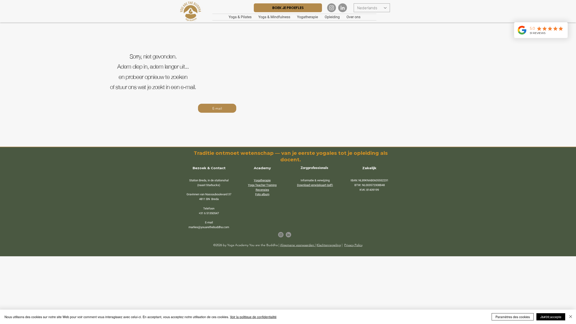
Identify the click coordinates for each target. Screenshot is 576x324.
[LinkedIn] (342, 7)
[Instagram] (331, 7)
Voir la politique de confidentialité (253, 317)
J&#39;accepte (550, 317)
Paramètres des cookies (512, 317)
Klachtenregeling (329, 245)
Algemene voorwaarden (297, 245)
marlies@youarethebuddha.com (209, 227)
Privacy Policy (353, 245)
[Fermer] (570, 316)
